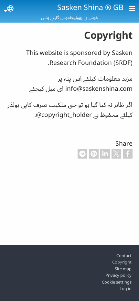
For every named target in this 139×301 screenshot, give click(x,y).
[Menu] (128, 9)
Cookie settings (117, 282)
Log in (126, 288)
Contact (124, 255)
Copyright (122, 262)
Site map (123, 269)
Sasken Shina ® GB (90, 7)
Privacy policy (118, 275)
